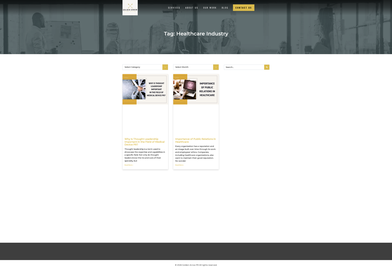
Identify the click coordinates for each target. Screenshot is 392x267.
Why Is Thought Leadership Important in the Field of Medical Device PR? (145, 142)
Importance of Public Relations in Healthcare (195, 140)
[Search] (266, 67)
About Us (191, 8)
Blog (225, 8)
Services (174, 8)
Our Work (210, 8)
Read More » (129, 165)
